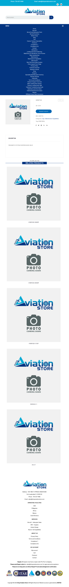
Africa (34, 510)
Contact (34, 48)
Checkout (34, 43)
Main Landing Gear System (34, 83)
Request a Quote (34, 69)
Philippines (34, 508)
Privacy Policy (34, 66)
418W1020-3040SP (34, 222)
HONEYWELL (41, 121)
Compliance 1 (34, 44)
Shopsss (34, 73)
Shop (34, 71)
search (51, 17)
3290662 (59, 100)
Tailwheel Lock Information (34, 89)
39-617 (34, 465)
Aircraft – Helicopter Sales (34, 522)
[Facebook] (36, 125)
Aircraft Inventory (34, 34)
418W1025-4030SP (34, 283)
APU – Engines (34, 525)
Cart (34, 39)
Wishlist (34, 92)
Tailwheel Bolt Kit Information (34, 90)
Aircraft (34, 30)
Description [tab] (12, 138)
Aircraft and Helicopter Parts (34, 32)
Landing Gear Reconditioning (34, 51)
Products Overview (35, 67)
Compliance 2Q (34, 46)
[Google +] (44, 125)
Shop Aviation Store (22, 582)
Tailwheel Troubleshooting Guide (34, 87)
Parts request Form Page (34, 64)
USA (34, 506)
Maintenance (34, 57)
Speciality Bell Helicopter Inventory (34, 74)
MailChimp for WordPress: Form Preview (34, 53)
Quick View (11, 214)
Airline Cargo (34, 35)
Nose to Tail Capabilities (34, 529)
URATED (59, 582)
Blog (34, 37)
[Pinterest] (41, 125)
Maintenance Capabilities (34, 58)
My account (34, 60)
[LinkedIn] (46, 125)
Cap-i (43, 118)
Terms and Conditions (34, 80)
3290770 (62, 100)
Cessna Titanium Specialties (34, 41)
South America (35, 515)
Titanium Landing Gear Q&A (34, 85)
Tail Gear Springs (34, 76)
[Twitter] (38, 125)
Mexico (34, 513)
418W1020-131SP (34, 343)
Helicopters (35, 50)
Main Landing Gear (34, 55)
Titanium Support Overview (34, 81)
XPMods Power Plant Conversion (34, 94)
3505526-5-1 (33, 404)
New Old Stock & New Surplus (34, 62)
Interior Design (34, 527)
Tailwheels (34, 78)
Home (34, 28)
